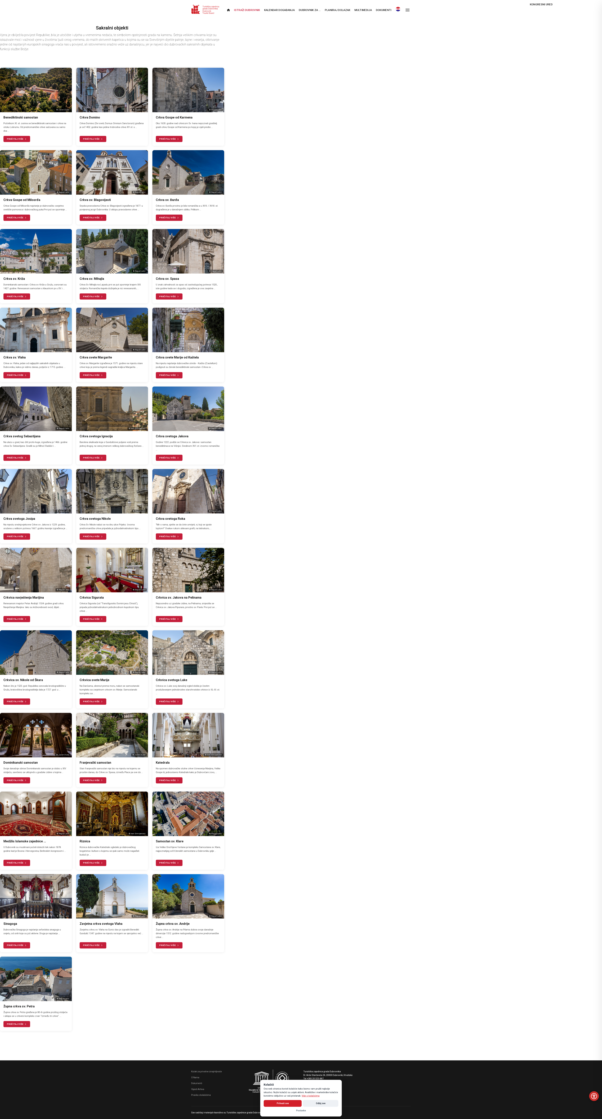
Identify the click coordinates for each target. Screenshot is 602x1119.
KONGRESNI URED (541, 4)
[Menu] (407, 10)
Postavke (301, 1110)
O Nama (195, 1077)
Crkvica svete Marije (94, 680)
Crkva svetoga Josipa (19, 519)
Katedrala (163, 762)
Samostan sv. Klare (169, 841)
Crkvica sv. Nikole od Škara (23, 680)
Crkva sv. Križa (14, 279)
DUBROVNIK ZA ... (310, 10)
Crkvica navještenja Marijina (23, 597)
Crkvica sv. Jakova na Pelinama (178, 597)
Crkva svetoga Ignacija (96, 436)
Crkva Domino (90, 117)
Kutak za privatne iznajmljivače (206, 1071)
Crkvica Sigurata (92, 597)
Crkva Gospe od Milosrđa (21, 200)
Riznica (85, 841)
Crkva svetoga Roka (170, 519)
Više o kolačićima (310, 1096)
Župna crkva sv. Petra (19, 1006)
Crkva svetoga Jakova (172, 436)
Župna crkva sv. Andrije (173, 924)
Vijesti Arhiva (197, 1089)
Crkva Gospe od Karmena (174, 117)
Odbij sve (320, 1103)
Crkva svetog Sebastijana (21, 436)
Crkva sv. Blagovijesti (95, 200)
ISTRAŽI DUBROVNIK (247, 10)
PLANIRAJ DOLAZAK (337, 10)
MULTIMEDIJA (363, 10)
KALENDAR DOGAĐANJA (279, 10)
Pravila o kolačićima (201, 1095)
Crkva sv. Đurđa (167, 200)
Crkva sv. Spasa (167, 279)
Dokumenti (383, 10)
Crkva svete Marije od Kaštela (177, 357)
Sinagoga (10, 924)
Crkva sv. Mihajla (92, 279)
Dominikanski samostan (20, 762)
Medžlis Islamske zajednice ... (24, 841)
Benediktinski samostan (20, 117)
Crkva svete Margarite (96, 357)
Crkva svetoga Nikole (95, 519)
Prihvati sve (283, 1103)
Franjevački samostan (95, 762)
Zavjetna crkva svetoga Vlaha (101, 924)
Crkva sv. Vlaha (14, 357)
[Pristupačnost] (594, 1096)
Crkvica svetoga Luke (171, 680)
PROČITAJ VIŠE (15, 139)
